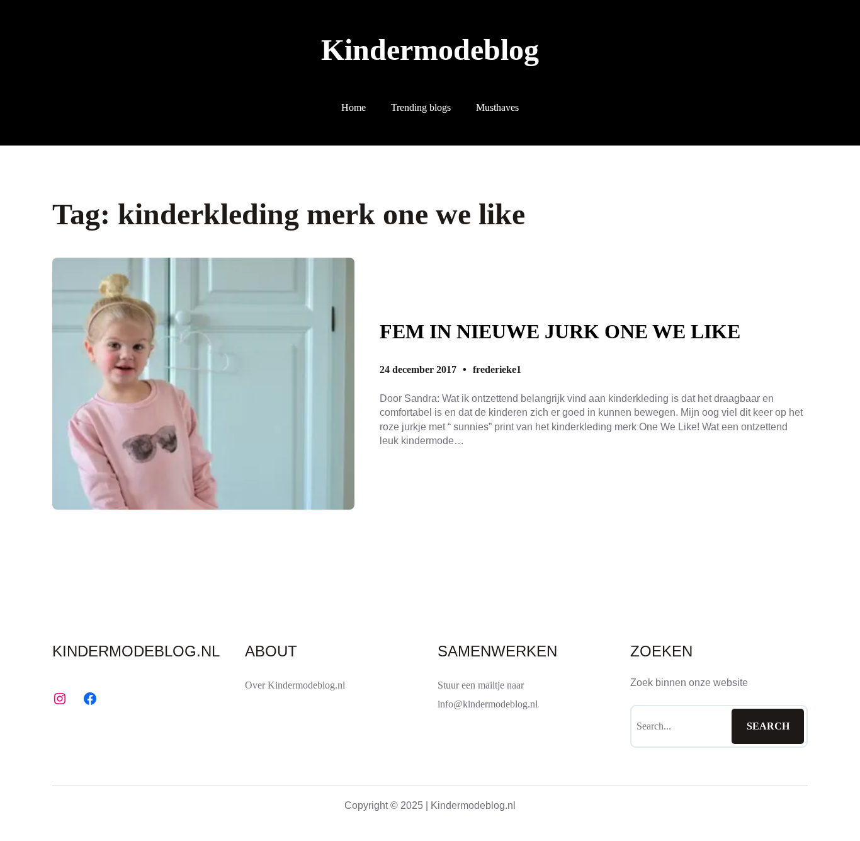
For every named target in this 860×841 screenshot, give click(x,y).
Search (768, 726)
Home (353, 107)
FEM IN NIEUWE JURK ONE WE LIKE (560, 331)
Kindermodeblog (430, 49)
